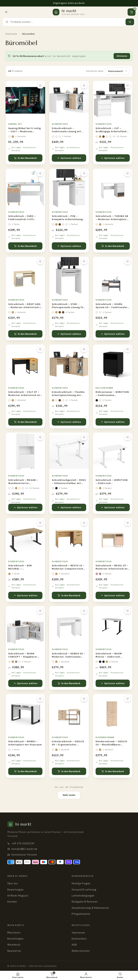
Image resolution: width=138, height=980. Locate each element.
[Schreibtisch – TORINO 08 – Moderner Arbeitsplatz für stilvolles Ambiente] (112, 188)
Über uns (12, 883)
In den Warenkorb (27, 158)
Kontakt (12, 901)
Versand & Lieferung (84, 889)
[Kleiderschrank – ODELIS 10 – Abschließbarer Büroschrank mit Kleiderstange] (112, 713)
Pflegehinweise (81, 913)
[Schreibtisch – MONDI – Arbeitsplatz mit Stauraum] (25, 713)
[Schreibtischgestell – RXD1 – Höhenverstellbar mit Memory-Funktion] (69, 452)
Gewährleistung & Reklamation (90, 907)
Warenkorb (13, 944)
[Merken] (40, 86)
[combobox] (67, 22)
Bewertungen (15, 889)
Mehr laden (69, 795)
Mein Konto (15, 925)
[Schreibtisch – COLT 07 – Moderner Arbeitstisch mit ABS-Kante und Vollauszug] (25, 364)
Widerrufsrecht (81, 950)
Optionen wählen (71, 158)
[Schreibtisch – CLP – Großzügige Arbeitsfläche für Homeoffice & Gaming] (112, 100)
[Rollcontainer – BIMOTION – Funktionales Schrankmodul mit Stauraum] (112, 364)
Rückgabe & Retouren (85, 901)
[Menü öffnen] (6, 12)
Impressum (78, 932)
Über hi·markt (17, 876)
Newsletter (14, 950)
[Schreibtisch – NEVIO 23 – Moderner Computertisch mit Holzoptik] (69, 537)
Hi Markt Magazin (17, 895)
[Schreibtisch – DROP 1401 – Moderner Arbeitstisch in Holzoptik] (25, 276)
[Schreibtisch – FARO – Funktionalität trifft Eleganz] (25, 188)
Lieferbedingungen (83, 895)
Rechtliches (81, 925)
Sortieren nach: (95, 70)
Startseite (11, 33)
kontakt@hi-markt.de (24, 848)
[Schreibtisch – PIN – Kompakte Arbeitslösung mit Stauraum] (69, 188)
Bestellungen (15, 938)
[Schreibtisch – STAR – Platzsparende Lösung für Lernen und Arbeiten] (69, 276)
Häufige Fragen (81, 883)
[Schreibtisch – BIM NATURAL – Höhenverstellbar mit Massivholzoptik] (25, 537)
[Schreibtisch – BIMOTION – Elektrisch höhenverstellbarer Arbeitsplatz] (112, 452)
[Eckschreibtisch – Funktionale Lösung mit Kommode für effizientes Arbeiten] (69, 100)
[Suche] (130, 22)
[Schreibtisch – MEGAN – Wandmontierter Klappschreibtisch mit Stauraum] (25, 452)
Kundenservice (83, 876)
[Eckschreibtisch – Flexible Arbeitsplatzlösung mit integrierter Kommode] (69, 364)
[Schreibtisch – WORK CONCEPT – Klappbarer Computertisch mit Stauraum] (25, 625)
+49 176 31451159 (23, 843)
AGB (74, 944)
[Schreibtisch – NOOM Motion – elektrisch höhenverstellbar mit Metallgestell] (112, 625)
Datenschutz (79, 938)
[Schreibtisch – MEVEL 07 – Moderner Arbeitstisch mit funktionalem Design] (112, 537)
